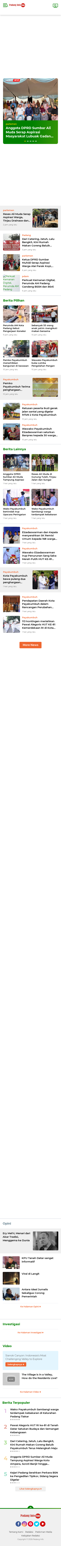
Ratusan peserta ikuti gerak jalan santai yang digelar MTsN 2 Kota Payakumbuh (40, 411)
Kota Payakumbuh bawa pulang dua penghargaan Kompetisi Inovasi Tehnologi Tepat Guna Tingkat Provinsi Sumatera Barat (15, 579)
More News (30, 645)
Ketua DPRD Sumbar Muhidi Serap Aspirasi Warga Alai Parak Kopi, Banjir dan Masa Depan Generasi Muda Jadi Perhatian (37, 263)
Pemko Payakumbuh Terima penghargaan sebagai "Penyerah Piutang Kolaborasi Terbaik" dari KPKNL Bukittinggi (16, 387)
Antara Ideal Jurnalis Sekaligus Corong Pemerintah (35, 1293)
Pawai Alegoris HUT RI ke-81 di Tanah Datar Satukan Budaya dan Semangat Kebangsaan (34, 1429)
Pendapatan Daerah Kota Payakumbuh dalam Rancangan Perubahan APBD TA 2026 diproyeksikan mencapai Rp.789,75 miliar (38, 604)
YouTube (45, 1528)
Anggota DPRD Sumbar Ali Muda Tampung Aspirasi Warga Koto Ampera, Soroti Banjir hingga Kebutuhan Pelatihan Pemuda (15, 477)
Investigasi (11, 1324)
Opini (7, 1223)
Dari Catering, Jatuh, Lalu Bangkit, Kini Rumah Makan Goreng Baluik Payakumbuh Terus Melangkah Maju (38, 242)
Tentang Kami (16, 1532)
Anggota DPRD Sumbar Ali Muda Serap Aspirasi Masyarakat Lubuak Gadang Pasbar (29, 134)
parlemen (11, 124)
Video (7, 1346)
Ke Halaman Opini (29, 1306)
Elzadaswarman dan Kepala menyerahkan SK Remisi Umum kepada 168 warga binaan (40, 536)
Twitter (38, 1528)
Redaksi (29, 1532)
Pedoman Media (43, 1532)
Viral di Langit (30, 1273)
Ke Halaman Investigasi (30, 1332)
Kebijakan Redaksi (30, 1535)
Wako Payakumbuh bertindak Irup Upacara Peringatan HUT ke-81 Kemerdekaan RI (14, 511)
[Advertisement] (30, 45)
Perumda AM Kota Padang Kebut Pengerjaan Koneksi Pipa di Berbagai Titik (15, 328)
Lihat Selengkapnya (29, 1489)
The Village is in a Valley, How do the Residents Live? (39, 1376)
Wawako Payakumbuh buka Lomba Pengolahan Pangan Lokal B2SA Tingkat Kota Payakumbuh (44, 363)
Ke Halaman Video (29, 1392)
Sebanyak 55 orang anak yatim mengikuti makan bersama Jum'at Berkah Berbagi (45, 328)
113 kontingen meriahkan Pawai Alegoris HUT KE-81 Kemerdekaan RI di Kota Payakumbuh (38, 625)
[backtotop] (30, 1509)
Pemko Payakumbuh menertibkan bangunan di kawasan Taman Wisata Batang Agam (16, 363)
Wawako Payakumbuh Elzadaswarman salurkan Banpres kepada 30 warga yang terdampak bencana (39, 432)
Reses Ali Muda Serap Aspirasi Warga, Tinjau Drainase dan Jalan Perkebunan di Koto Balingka (16, 217)
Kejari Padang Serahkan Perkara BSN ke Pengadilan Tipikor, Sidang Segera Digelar (34, 1476)
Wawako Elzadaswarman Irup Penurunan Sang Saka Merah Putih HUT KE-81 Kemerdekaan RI (39, 556)
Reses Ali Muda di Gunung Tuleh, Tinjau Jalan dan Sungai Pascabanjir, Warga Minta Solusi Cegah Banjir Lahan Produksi (44, 477)
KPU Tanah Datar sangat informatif (37, 1259)
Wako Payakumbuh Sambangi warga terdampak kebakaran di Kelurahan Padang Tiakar (44, 511)
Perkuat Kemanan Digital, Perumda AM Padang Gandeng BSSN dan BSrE (38, 283)
